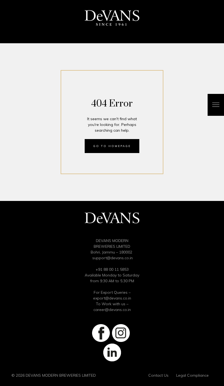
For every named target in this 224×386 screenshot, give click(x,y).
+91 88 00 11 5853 (112, 269)
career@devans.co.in (112, 309)
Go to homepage (112, 146)
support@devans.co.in (112, 257)
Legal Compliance (192, 375)
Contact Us (158, 375)
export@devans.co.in (112, 298)
